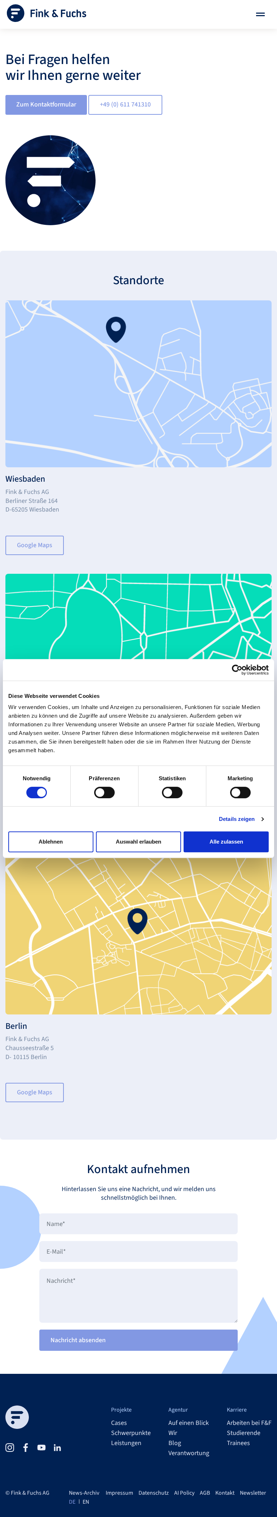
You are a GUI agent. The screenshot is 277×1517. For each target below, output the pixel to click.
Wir (172, 1433)
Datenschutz (153, 1493)
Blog (174, 1443)
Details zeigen (237, 819)
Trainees (238, 1443)
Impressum (119, 1493)
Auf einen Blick (188, 1423)
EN (86, 1502)
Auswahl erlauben (138, 842)
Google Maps (34, 545)
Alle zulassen (226, 842)
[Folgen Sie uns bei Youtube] (41, 1447)
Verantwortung (188, 1453)
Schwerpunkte (131, 1433)
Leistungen (126, 1443)
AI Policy (184, 1493)
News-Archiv (84, 1493)
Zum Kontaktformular (46, 104)
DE (72, 1502)
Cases (119, 1423)
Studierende (243, 1433)
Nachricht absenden (78, 1340)
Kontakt (224, 1493)
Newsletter (253, 1493)
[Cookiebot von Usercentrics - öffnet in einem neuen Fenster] (237, 669)
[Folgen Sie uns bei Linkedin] (57, 1447)
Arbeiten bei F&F (249, 1423)
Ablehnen (51, 842)
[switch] (104, 792)
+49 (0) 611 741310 (125, 104)
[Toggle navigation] (261, 14)
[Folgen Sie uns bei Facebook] (25, 1447)
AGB (205, 1493)
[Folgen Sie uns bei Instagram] (9, 1447)
